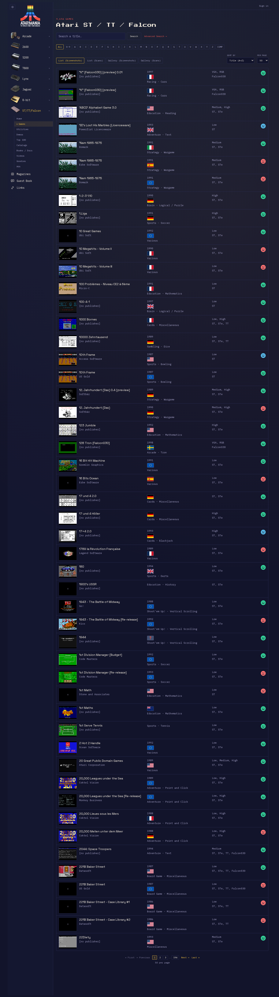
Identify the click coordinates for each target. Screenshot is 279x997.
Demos (20, 134)
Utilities (22, 129)
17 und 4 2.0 (87, 496)
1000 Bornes (88, 319)
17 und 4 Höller (89, 514)
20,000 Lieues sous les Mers (99, 814)
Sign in (263, 5)
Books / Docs (24, 150)
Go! (81, 606)
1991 (150, 142)
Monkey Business (90, 800)
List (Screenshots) (70, 60)
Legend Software (90, 553)
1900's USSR (88, 584)
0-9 (68, 46)
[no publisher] (89, 76)
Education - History (161, 584)
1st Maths (86, 708)
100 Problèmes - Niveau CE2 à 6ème (104, 284)
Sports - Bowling (159, 364)
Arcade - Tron (157, 452)
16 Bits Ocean (89, 478)
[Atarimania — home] (30, 15)
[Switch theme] (12, 7)
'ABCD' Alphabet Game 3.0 (98, 108)
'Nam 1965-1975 (90, 143)
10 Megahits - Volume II (95, 249)
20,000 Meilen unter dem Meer (101, 831)
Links (20, 187)
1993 (150, 124)
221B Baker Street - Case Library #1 (104, 902)
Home (19, 118)
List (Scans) (95, 60)
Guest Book (24, 181)
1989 (150, 336)
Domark (83, 147)
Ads (18, 166)
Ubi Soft (85, 235)
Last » (195, 957)
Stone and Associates (94, 694)
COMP (220, 46)
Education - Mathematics (164, 293)
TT (227, 323)
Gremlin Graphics (91, 464)
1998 (150, 442)
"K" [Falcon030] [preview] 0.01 (100, 72)
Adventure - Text (159, 134)
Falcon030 (219, 76)
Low (214, 124)
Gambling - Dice (158, 346)
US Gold (84, 376)
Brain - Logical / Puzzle (165, 205)
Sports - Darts (157, 576)
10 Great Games (90, 231)
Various (152, 240)
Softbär (84, 394)
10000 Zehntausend (93, 337)
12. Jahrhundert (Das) (94, 408)
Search (134, 36)
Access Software (90, 358)
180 (81, 567)
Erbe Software (89, 164)
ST (213, 111)
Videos (20, 155)
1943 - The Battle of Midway (99, 602)
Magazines (23, 174)
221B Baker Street (92, 867)
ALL (60, 46)
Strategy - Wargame (160, 152)
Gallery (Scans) (151, 60)
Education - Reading (161, 113)
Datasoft (85, 870)
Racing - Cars (157, 81)
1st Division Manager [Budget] (100, 655)
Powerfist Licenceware (95, 129)
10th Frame (87, 355)
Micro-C (84, 288)
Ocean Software (89, 747)
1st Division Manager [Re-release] (103, 672)
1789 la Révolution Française (99, 549)
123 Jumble (87, 425)
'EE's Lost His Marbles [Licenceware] (104, 125)
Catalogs (22, 145)
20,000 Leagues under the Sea (101, 778)
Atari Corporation (92, 765)
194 (175, 957)
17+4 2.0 (85, 531)
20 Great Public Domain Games (101, 761)
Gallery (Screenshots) (122, 60)
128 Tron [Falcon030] (94, 443)
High (227, 107)
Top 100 (21, 139)
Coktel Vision (89, 782)
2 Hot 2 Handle (89, 743)
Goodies (21, 161)
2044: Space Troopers (95, 849)
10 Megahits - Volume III (95, 266)
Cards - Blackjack (160, 540)
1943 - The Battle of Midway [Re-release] (108, 620)
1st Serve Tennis (90, 725)
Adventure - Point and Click (167, 788)
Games (21, 123)
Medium (216, 107)
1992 (150, 230)
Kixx (82, 623)
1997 (150, 71)
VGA (214, 71)
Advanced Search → (155, 36)
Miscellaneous (157, 946)
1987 (150, 354)
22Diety (85, 937)
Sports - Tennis (158, 725)
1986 (150, 901)
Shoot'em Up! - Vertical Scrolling (172, 611)
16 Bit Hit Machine (92, 461)
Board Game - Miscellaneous (167, 876)
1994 (150, 566)
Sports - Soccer (158, 223)
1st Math (85, 690)
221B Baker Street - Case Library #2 (104, 920)
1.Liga (83, 213)
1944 (82, 637)
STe (220, 111)
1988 (150, 601)
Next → (185, 957)
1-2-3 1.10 (85, 196)
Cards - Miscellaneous (163, 325)
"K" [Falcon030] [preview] (97, 90)
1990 (150, 195)
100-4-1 (84, 302)
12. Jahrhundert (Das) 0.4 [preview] (104, 390)
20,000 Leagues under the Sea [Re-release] (110, 796)
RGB (222, 71)
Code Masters (88, 659)
